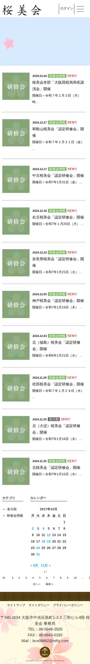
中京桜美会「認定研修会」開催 (58, 175)
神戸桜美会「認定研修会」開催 (58, 301)
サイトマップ (16, 605)
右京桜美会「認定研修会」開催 (58, 217)
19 (49, 541)
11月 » (46, 565)
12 (49, 535)
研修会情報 (57, 76)
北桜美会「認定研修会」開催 (56, 467)
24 (38, 548)
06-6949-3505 (50, 629)
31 (38, 554)
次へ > (36, 584)
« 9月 (34, 565)
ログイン (66, 8)
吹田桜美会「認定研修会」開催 (58, 384)
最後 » (49, 584)
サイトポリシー (39, 605)
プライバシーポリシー (68, 605)
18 (43, 541)
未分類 (54, 419)
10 (75, 577)
